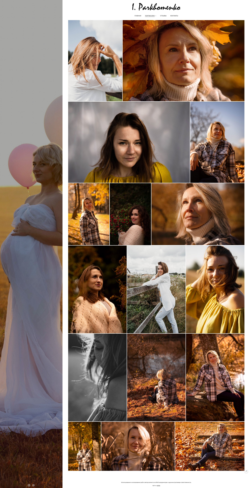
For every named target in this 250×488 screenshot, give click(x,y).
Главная (137, 16)
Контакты (174, 16)
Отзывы (163, 16)
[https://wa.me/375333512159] (33, 485)
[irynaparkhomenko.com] (156, 6)
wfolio (158, 485)
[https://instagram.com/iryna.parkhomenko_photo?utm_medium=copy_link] (29, 485)
